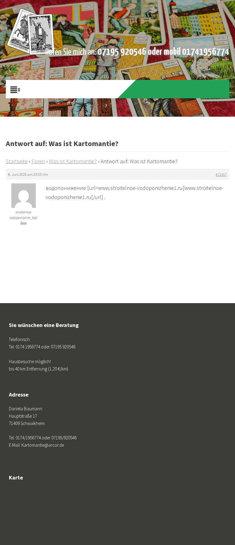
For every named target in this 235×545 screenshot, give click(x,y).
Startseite (17, 161)
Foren (38, 161)
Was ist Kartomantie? (73, 161)
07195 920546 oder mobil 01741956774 (163, 52)
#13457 (221, 174)
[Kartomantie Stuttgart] (31, 15)
